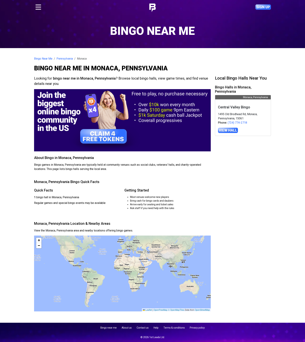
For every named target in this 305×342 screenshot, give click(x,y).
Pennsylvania (64, 58)
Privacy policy (197, 327)
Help (156, 327)
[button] (38, 240)
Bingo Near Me (43, 58)
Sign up (263, 7)
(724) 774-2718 (237, 122)
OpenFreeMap (161, 309)
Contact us (143, 327)
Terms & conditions (174, 327)
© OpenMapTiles (176, 309)
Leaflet (148, 309)
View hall (228, 130)
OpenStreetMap (202, 309)
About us (127, 327)
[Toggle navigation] (38, 7)
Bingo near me (108, 327)
